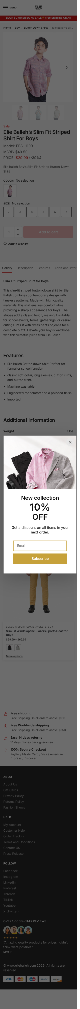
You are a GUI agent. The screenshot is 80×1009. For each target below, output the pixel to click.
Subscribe (40, 558)
